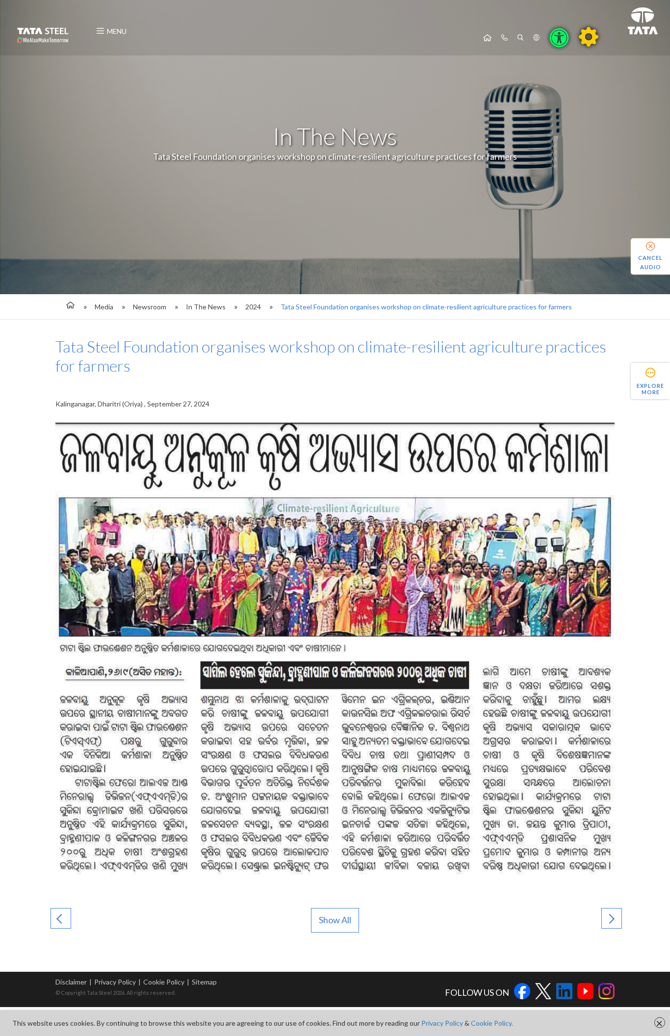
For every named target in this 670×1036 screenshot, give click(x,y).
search (520, 37)
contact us (504, 37)
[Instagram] (606, 992)
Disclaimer (71, 982)
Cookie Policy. (492, 1023)
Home (487, 37)
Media (104, 307)
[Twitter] (543, 992)
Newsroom (149, 307)
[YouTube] (585, 992)
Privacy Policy (115, 982)
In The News (206, 307)
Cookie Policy (163, 982)
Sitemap (204, 982)
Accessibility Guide (588, 37)
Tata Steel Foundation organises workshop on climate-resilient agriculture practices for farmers (426, 307)
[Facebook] (522, 992)
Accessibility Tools (559, 38)
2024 (253, 307)
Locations (536, 37)
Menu (117, 31)
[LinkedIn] (564, 992)
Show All (335, 919)
